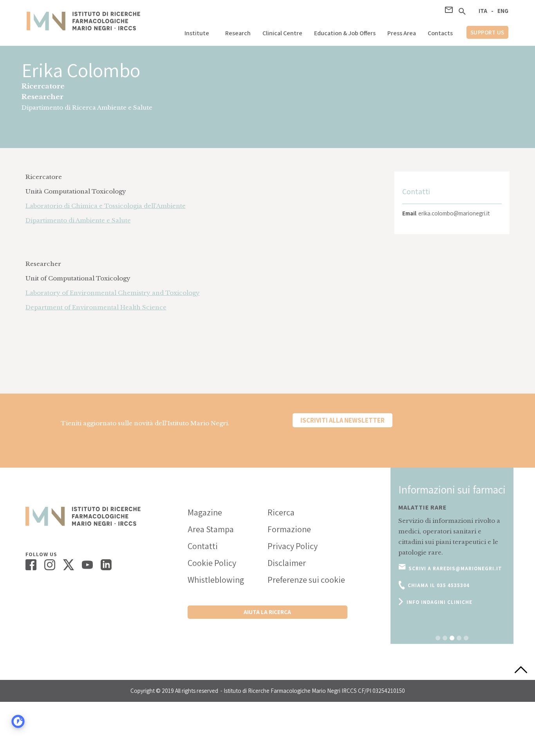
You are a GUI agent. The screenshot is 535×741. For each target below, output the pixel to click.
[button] (199, 31)
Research (238, 33)
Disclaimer (287, 562)
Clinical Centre (282, 33)
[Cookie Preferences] (18, 721)
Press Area (401, 33)
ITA (483, 10)
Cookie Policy (212, 562)
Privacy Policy (293, 545)
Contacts (440, 33)
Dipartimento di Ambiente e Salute (78, 220)
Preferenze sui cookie (306, 579)
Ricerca (281, 512)
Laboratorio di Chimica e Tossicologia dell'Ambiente (105, 206)
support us (487, 32)
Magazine (205, 512)
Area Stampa (211, 529)
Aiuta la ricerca (267, 612)
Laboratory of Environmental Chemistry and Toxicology (112, 292)
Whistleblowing (216, 579)
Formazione (289, 529)
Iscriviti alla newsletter (342, 420)
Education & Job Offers (345, 33)
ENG (502, 10)
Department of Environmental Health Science (95, 307)
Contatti (203, 545)
